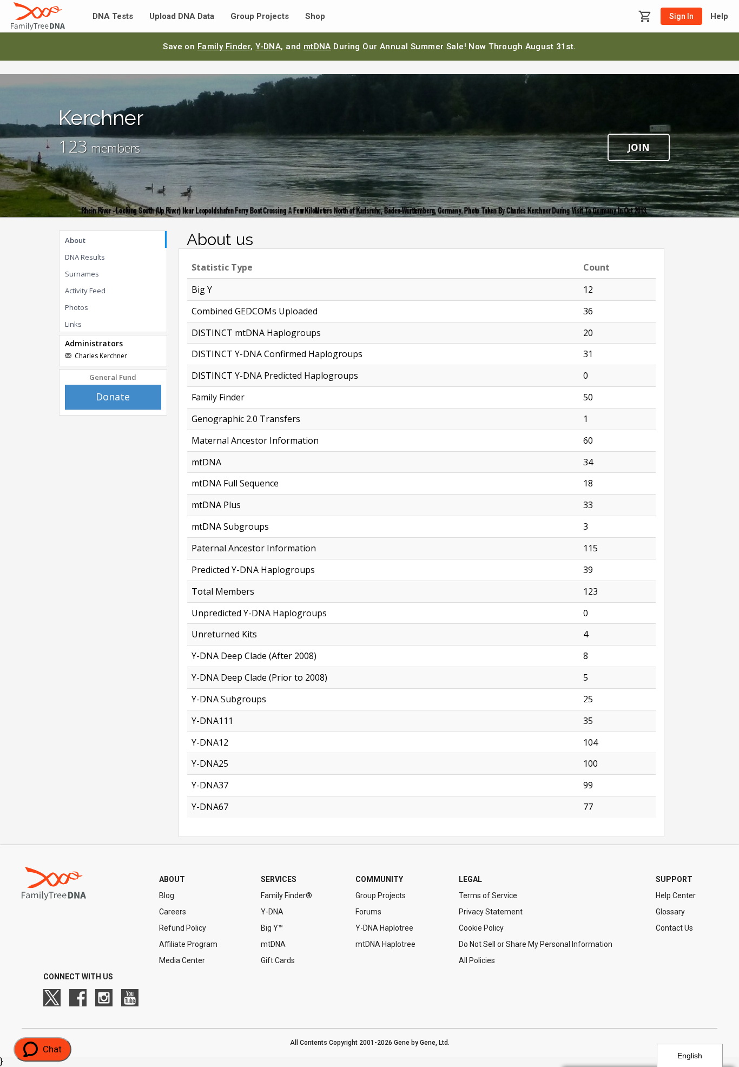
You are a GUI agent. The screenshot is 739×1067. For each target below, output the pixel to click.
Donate (113, 396)
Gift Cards (278, 960)
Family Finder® (286, 895)
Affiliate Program (188, 944)
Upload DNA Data (181, 16)
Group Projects (259, 16)
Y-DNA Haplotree (384, 928)
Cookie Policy (481, 928)
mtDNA (317, 46)
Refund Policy (182, 928)
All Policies (477, 960)
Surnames (82, 274)
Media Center (182, 960)
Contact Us (674, 928)
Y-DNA (268, 46)
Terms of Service (488, 895)
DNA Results (85, 257)
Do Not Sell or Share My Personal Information (535, 944)
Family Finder (224, 46)
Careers (172, 911)
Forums (368, 911)
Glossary (670, 911)
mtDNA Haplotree (385, 944)
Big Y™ (272, 928)
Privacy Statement (491, 911)
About (75, 240)
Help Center (676, 895)
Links (73, 324)
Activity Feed (85, 290)
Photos (76, 307)
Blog (166, 895)
